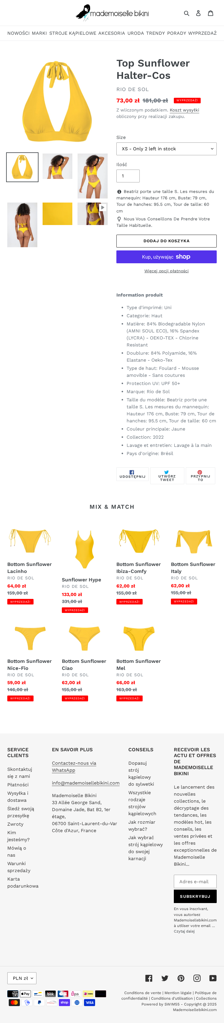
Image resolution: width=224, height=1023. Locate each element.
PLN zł (20, 978)
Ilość (121, 164)
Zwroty (15, 824)
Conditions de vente (143, 993)
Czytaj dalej (184, 931)
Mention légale (178, 993)
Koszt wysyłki (184, 110)
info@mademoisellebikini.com (86, 783)
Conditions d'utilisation (172, 998)
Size (121, 137)
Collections (206, 998)
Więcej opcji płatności (166, 271)
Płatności (18, 784)
